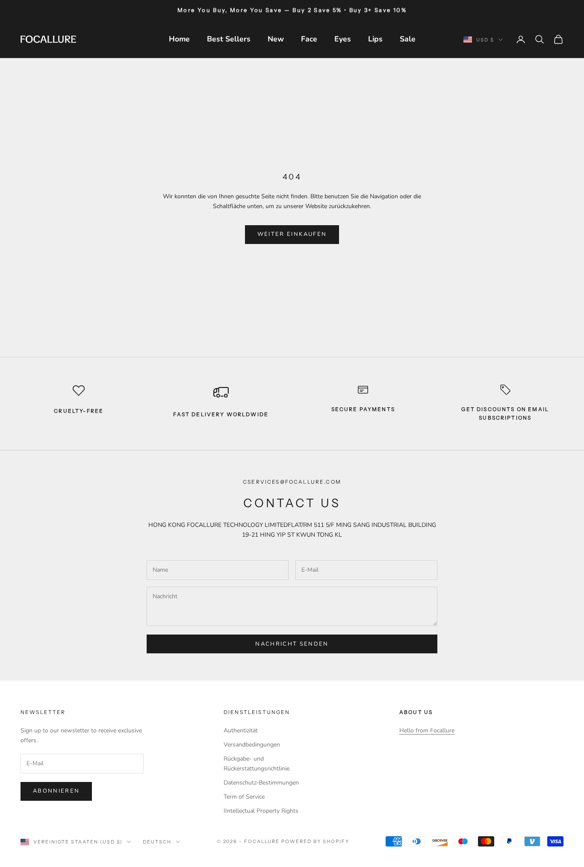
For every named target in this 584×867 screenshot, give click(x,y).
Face (309, 39)
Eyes (342, 39)
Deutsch (157, 842)
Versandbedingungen (252, 745)
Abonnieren (56, 791)
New (276, 39)
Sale (408, 39)
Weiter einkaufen (292, 234)
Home (179, 39)
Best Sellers (229, 39)
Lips (375, 39)
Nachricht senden (291, 644)
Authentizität (241, 730)
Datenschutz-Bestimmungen (261, 783)
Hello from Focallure (426, 730)
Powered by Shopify (315, 841)
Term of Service (244, 797)
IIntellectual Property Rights (261, 811)
